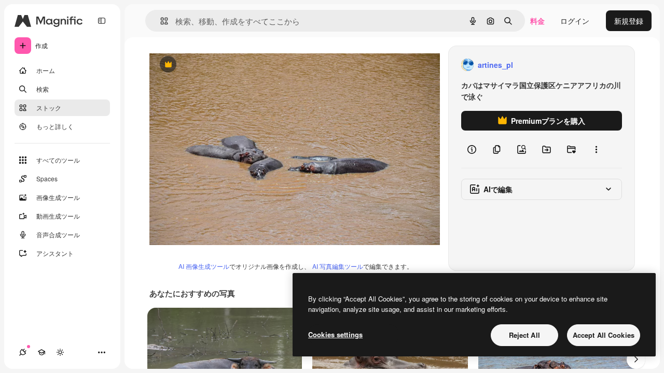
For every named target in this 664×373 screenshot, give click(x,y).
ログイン (574, 21)
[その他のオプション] (596, 149)
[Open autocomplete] (160, 21)
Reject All (524, 335)
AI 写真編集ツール (337, 266)
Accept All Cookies (603, 335)
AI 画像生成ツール (203, 266)
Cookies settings (335, 334)
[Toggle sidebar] (101, 20)
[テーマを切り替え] (60, 352)
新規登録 (628, 21)
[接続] (23, 352)
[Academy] (41, 352)
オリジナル (220, 65)
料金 (537, 21)
